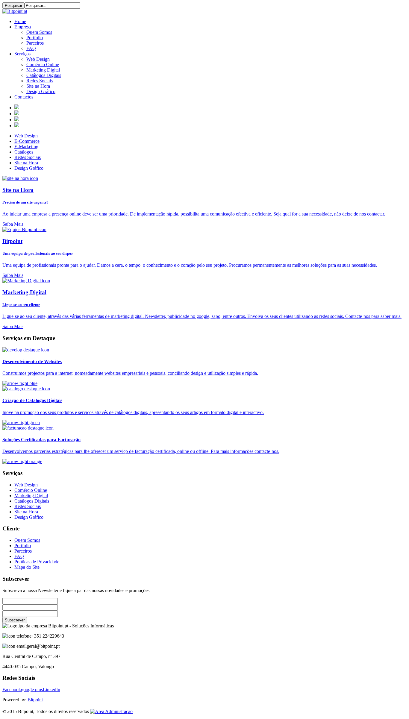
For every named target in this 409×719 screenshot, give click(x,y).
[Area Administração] (111, 711)
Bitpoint (35, 699)
